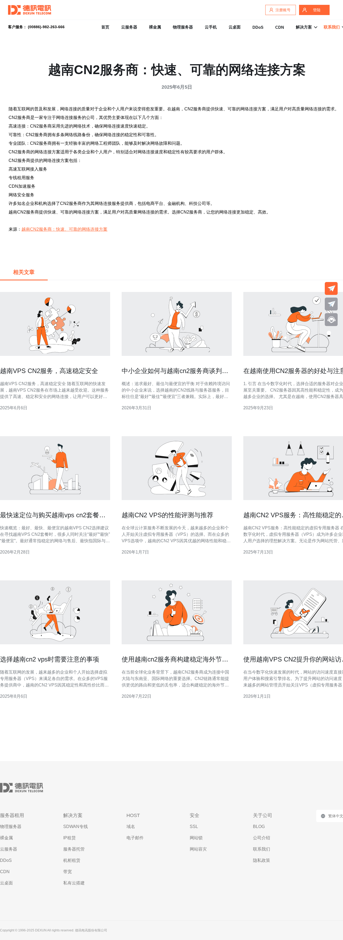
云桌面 (235, 27)
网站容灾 (198, 849)
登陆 (316, 10)
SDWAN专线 (75, 826)
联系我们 (261, 849)
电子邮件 (135, 838)
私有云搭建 (74, 883)
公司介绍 (261, 838)
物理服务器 (183, 27)
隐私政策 (261, 860)
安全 (194, 815)
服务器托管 (74, 849)
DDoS (257, 27)
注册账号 (282, 10)
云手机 (211, 27)
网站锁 (196, 838)
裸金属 (155, 27)
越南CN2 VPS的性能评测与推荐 (167, 515)
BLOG (259, 826)
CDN (279, 27)
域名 (130, 826)
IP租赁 (69, 838)
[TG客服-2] (331, 304)
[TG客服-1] (331, 288)
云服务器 (129, 27)
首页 (105, 27)
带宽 (67, 871)
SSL (194, 826)
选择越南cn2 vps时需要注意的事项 (49, 659)
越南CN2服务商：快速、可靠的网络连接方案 (64, 229)
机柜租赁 (71, 860)
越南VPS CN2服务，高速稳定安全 (49, 370)
